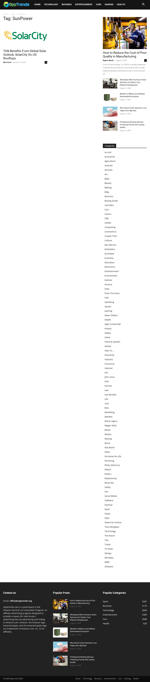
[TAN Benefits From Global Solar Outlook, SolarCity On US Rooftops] (25, 35)
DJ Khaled (109, 253)
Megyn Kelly (110, 425)
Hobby (108, 333)
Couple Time (111, 236)
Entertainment (83, 4)
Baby (107, 178)
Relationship (111, 478)
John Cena (110, 377)
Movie (107, 429)
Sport (107, 509)
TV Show (109, 548)
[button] (143, 4)
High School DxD (113, 324)
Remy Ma (109, 482)
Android (108, 165)
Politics (108, 474)
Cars (98, 4)
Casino (108, 214)
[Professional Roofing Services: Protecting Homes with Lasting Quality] (110, 126)
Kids (107, 381)
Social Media (111, 496)
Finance (108, 284)
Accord (108, 152)
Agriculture (110, 161)
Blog (107, 192)
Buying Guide (111, 200)
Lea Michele (110, 394)
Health (121, 4)
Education (109, 262)
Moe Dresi (7, 62)
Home (37, 4)
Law (106, 390)
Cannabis (109, 205)
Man (107, 407)
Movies (108, 434)
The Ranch (110, 535)
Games (108, 306)
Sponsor (109, 504)
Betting (108, 187)
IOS (106, 372)
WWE (107, 562)
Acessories (110, 156)
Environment (111, 275)
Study (107, 513)
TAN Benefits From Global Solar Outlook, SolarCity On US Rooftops (24, 54)
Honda (108, 346)
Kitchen (108, 385)
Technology (51, 4)
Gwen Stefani (111, 315)
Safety (108, 487)
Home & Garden (112, 341)
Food (107, 288)
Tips (107, 540)
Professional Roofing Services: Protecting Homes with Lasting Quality (132, 124)
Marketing (110, 412)
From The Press (112, 293)
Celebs (108, 222)
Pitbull (108, 469)
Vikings (108, 553)
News (107, 452)
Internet (108, 368)
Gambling (109, 302)
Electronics (110, 266)
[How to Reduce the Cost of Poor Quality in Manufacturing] (125, 33)
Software (109, 500)
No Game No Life (113, 456)
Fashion (108, 280)
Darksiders (110, 249)
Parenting (109, 460)
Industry (109, 359)
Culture (108, 240)
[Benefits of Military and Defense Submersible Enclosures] (110, 98)
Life (106, 399)
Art (106, 174)
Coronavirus (110, 231)
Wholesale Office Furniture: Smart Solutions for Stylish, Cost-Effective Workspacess (133, 82)
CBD (107, 218)
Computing (110, 227)
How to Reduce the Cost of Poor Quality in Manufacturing (125, 54)
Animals (108, 169)
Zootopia (109, 566)
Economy (109, 258)
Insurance (109, 363)
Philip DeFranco (112, 465)
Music (107, 443)
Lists (107, 403)
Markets (108, 416)
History (108, 328)
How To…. (109, 350)
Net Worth (110, 447)
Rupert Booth (108, 60)
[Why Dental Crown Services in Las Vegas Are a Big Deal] (110, 112)
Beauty (108, 183)
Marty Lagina (111, 421)
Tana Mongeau (112, 526)
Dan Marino (110, 244)
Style (107, 518)
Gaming (109, 4)
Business (67, 4)
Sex (106, 491)
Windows (109, 557)
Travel (108, 544)
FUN (107, 297)
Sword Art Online (113, 522)
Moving (108, 438)
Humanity (109, 355)
